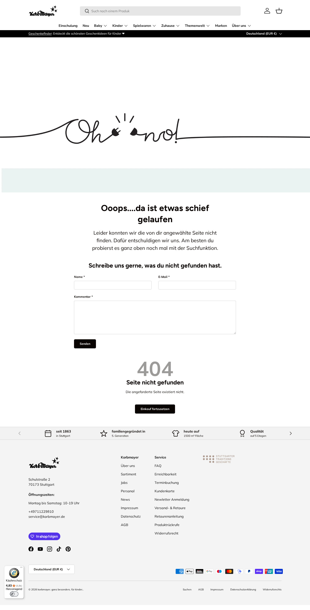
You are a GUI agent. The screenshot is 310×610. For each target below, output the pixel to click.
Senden (85, 344)
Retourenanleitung (169, 516)
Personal (128, 491)
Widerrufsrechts (272, 589)
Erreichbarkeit (166, 474)
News (125, 499)
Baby (98, 25)
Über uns (239, 25)
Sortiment (128, 474)
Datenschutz (131, 516)
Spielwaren (142, 25)
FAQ (158, 466)
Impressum (129, 508)
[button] (279, 10)
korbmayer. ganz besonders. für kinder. (60, 589)
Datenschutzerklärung (243, 589)
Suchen (187, 589)
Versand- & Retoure (170, 508)
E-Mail (162, 277)
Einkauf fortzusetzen (155, 409)
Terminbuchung (167, 482)
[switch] (14, 593)
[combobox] (160, 11)
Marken (221, 25)
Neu (86, 25)
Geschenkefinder (40, 33)
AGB (124, 525)
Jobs (124, 482)
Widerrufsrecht (166, 533)
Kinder (117, 25)
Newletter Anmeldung (172, 499)
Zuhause (168, 25)
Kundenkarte (165, 491)
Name (78, 277)
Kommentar (82, 297)
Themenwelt (195, 25)
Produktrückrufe (167, 525)
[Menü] (21, 568)
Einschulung (68, 25)
